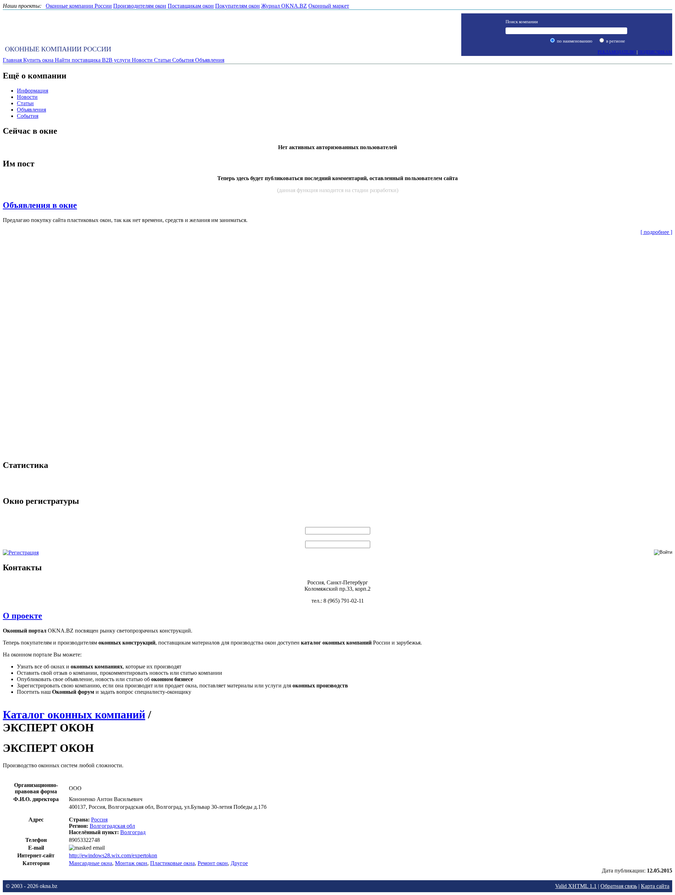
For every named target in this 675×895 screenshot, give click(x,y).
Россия (99, 820)
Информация (32, 91)
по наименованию (574, 41)
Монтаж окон (131, 863)
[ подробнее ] (656, 232)
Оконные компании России (58, 49)
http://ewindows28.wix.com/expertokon (113, 855)
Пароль (337, 537)
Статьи (25, 103)
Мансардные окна (90, 863)
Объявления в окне (40, 205)
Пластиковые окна (172, 863)
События (27, 116)
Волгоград (133, 832)
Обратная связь (618, 886)
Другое (239, 863)
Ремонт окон (213, 863)
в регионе (615, 41)
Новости (27, 97)
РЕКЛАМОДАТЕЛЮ (617, 52)
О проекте (22, 615)
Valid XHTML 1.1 (576, 886)
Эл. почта (337, 524)
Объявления (31, 110)
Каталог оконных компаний (74, 714)
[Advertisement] (337, 346)
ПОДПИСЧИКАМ (655, 52)
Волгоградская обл (112, 826)
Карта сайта (655, 886)
